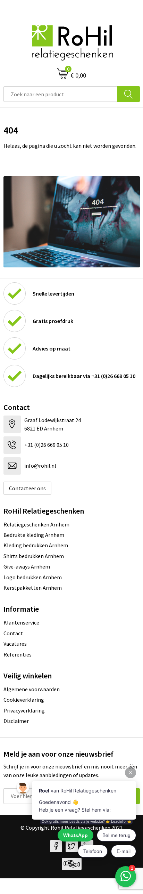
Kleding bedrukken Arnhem (35, 545)
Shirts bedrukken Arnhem (33, 556)
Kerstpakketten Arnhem (32, 587)
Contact (13, 633)
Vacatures (15, 643)
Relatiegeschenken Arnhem (36, 524)
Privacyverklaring (24, 710)
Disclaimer (16, 720)
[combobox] (60, 94)
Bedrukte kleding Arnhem (33, 534)
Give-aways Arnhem (26, 566)
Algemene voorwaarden (31, 689)
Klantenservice (21, 622)
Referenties (17, 654)
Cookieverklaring (23, 699)
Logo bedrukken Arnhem (32, 577)
